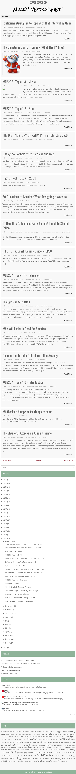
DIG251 (56, 736)
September (9, 613)
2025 (5, 483)
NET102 (42, 750)
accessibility (5, 732)
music (35, 86)
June (7, 624)
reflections (5, 755)
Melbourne (16, 750)
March (7, 635)
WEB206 (72, 758)
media (40, 139)
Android (39, 732)
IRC (61, 745)
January (8, 643)
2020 (5, 502)
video (43, 139)
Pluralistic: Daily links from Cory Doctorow (21, 703)
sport (65, 755)
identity (49, 745)
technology (35, 201)
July (6, 621)
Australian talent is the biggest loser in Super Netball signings (25, 687)
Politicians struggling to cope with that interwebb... (24, 544)
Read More (68, 39)
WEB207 (43, 86)
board (65, 732)
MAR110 (59, 747)
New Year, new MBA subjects (11, 670)
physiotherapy (42, 752)
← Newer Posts (6, 460)
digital (72, 736)
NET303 (58, 750)
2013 (5, 527)
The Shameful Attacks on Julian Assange (27, 433)
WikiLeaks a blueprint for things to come (27, 412)
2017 (5, 513)
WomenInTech (67, 232)
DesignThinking (48, 736)
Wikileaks (34, 333)
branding (71, 731)
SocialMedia (44, 755)
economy (22, 739)
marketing (67, 747)
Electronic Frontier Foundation (16, 697)
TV (36, 279)
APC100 (45, 732)
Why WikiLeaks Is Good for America (24, 329)
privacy (58, 752)
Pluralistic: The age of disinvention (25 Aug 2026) (21, 704)
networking (71, 750)
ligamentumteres (36, 747)
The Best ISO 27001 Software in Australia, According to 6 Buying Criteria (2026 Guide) (33, 693)
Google (72, 742)
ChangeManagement (22, 734)
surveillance (4, 759)
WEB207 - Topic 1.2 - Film (18, 108)
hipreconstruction (25, 744)
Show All (72, 714)
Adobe (12, 732)
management (50, 747)
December (9, 541)
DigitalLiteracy (6, 739)
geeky (31, 139)
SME (35, 756)
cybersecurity (25, 736)
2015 (5, 520)
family (28, 51)
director (15, 739)
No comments (41, 27)
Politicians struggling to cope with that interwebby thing (36, 23)
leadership (13, 747)
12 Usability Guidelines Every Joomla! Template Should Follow (35, 225)
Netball (7, 685)
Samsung (19, 756)
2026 (5, 480)
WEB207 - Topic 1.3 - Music (19, 82)
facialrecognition (6, 742)
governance (5, 745)
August (8, 617)
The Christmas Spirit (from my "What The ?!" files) (33, 47)
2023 (5, 491)
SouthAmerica (57, 755)
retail (11, 755)
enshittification (52, 739)
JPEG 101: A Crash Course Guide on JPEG (27, 251)
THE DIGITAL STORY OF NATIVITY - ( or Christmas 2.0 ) (35, 135)
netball (63, 750)
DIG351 (66, 736)
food (30, 742)
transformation (27, 759)
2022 (5, 494)
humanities (42, 745)
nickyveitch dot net (45, 772)
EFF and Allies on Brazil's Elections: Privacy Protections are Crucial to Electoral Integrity (33, 699)
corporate (4, 736)
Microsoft (24, 750)
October (8, 610)
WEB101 (65, 758)
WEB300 (9, 761)
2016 (5, 516)
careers (12, 734)
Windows (46, 761)
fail (14, 742)
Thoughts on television (16, 302)
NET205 (53, 750)
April (7, 632)
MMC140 (30, 750)
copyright (72, 734)
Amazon (33, 732)
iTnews (7, 708)
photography (22, 752)
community (34, 232)
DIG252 (61, 736)
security (26, 755)
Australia (51, 731)
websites (21, 761)
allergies (27, 732)
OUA (39, 86)
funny (27, 139)
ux (43, 759)
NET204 (48, 750)
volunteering (59, 232)
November (9, 606)
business (28, 201)
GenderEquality (64, 742)
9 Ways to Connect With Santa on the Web (28, 154)
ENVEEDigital (64, 739)
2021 (5, 498)
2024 (5, 487)
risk (15, 755)
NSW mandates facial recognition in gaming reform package (24, 710)
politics (33, 27)
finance (26, 742)
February (8, 639)
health (13, 744)
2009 (5, 648)
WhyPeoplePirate (30, 761)
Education (30, 86)
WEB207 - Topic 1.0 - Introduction (23, 382)
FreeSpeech (37, 742)
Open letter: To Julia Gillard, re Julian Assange (30, 355)
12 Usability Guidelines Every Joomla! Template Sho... (24, 573)
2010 (5, 538)
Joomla (39, 232)
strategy (71, 755)
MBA (73, 747)
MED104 (4, 750)
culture (16, 736)
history (35, 745)
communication (35, 734)
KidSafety (4, 747)
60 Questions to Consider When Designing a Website (34, 196)
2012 (5, 531)
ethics (73, 739)
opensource (45, 232)
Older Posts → (69, 460)
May (7, 628)
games (49, 742)
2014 (5, 524)
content (56, 734)
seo (31, 755)
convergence (29, 386)
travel (35, 758)
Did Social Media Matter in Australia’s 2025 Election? (20, 664)
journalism (72, 745)
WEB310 (14, 761)
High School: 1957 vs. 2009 (19, 178)
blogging (59, 731)
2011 (5, 535)
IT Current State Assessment (11, 667)
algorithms (20, 732)
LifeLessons (22, 747)
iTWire (6, 691)
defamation (38, 736)
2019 (5, 505)
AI (15, 731)
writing (64, 761)
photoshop (32, 752)
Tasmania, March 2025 (9, 674)
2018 (5, 509)
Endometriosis (43, 739)
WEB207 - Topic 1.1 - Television (21, 275)
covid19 (10, 736)
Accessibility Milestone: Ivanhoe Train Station (17, 660)
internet (28, 27)
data (33, 736)
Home (38, 460)
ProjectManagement (68, 752)
